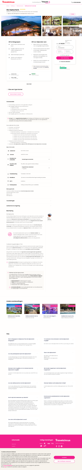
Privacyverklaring (7, 465)
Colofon (13, 446)
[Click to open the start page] (63, 441)
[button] (21, 26)
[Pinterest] (61, 446)
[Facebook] (56, 446)
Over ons (14, 444)
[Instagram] (59, 446)
